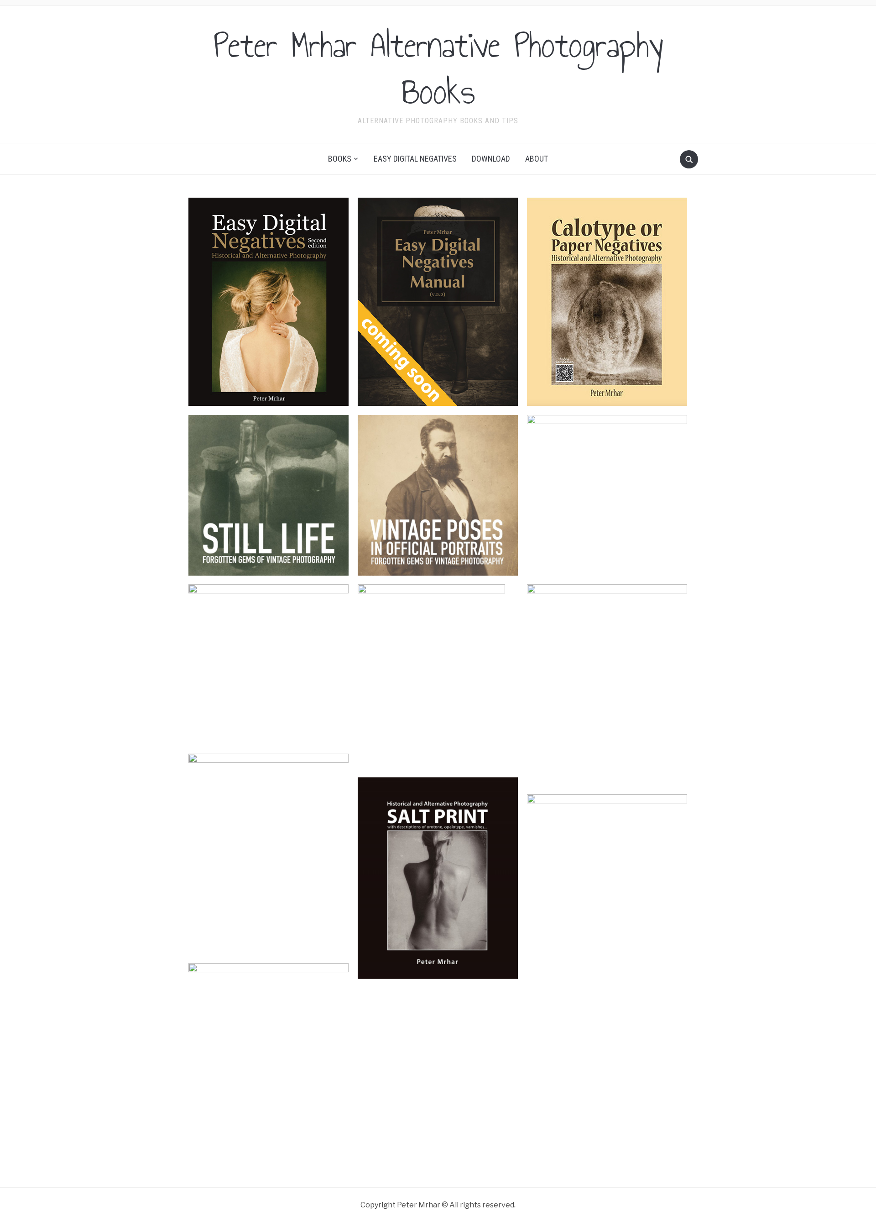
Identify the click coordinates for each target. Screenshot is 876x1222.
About (536, 158)
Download (491, 158)
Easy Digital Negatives (415, 158)
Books (339, 158)
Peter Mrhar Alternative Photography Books (438, 68)
